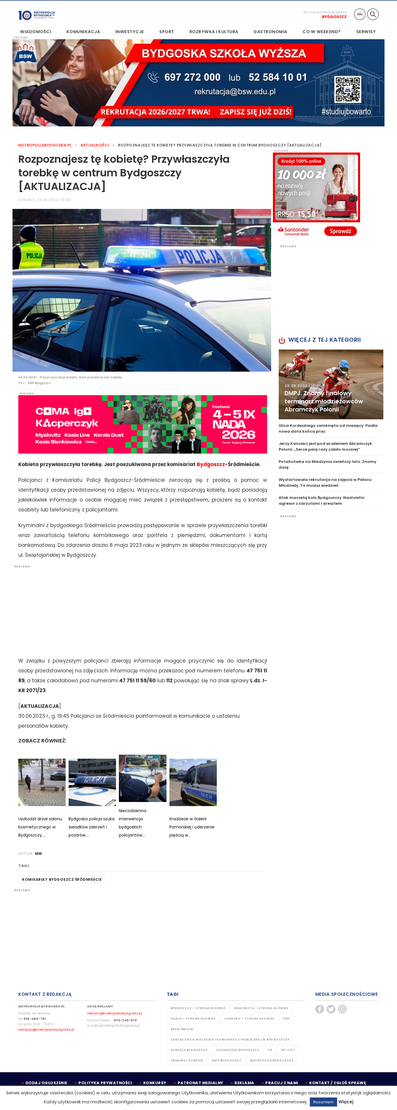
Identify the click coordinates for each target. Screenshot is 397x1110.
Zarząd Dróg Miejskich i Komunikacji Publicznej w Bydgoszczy (230, 1039)
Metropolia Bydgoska (36, 13)
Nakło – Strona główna (193, 1018)
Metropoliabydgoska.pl (45, 145)
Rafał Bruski (182, 1029)
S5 (270, 1050)
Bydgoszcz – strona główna (198, 1008)
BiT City (288, 1050)
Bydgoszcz (334, 16)
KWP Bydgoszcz (227, 1060)
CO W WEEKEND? (322, 32)
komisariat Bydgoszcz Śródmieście (62, 879)
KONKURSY (155, 1083)
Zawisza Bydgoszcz (189, 1050)
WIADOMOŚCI (35, 32)
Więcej (345, 1102)
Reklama (244, 1083)
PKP (286, 1018)
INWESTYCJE (129, 32)
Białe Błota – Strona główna (261, 1008)
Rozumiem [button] (323, 1102)
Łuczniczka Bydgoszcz (237, 1050)
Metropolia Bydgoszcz (272, 1060)
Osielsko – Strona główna (249, 1018)
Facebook (319, 1009)
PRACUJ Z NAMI (281, 1083)
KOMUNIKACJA (83, 32)
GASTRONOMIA (270, 32)
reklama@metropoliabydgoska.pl (114, 1013)
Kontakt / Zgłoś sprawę (337, 1083)
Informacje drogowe (360, 14)
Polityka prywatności (105, 1083)
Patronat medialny (200, 1083)
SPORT (166, 32)
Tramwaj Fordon (187, 1060)
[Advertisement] (139, 609)
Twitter (331, 1009)
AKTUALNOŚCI (95, 145)
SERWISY (366, 32)
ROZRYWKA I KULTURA (213, 32)
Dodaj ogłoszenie (46, 1083)
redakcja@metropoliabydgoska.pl (46, 1029)
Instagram (342, 1009)
